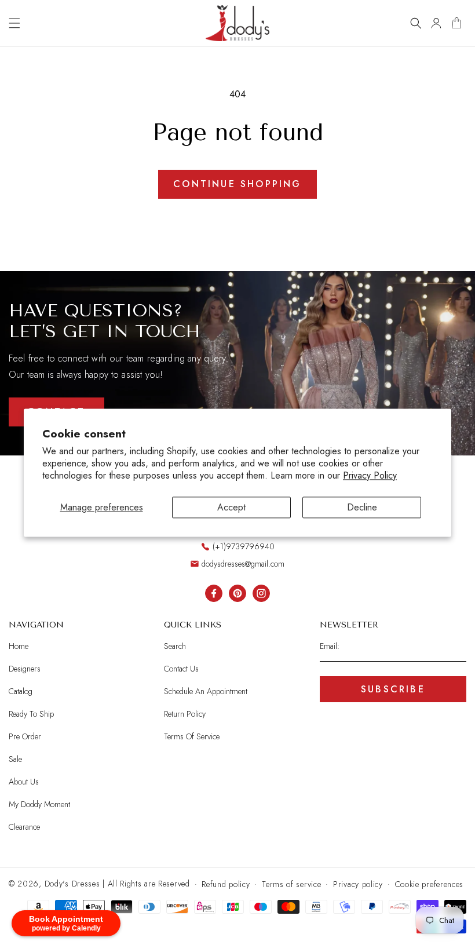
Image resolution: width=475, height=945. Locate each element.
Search (175, 646)
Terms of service (291, 884)
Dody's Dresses (72, 883)
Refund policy (226, 884)
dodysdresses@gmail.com (243, 564)
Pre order (25, 736)
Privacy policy (358, 884)
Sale (15, 759)
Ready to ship (31, 714)
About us (24, 781)
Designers (25, 668)
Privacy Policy (370, 475)
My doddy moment (39, 804)
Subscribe (393, 689)
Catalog (20, 691)
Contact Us (181, 668)
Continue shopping (237, 184)
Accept (231, 507)
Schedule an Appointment (205, 691)
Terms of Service (192, 736)
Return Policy (185, 714)
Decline (362, 507)
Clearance (24, 827)
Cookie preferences (429, 884)
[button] (14, 23)
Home (18, 646)
